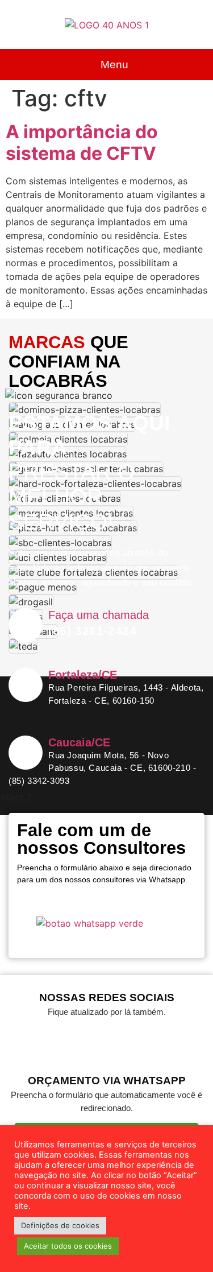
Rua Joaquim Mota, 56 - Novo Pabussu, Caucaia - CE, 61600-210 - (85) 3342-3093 (102, 768)
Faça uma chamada (98, 615)
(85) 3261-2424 (92, 630)
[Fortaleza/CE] (26, 685)
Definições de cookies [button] (60, 1225)
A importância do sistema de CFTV (82, 142)
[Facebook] (90, 1040)
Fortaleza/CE (82, 674)
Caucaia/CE (79, 742)
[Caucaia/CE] (26, 753)
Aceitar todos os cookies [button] (68, 1245)
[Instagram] (124, 1040)
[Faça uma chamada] (26, 625)
